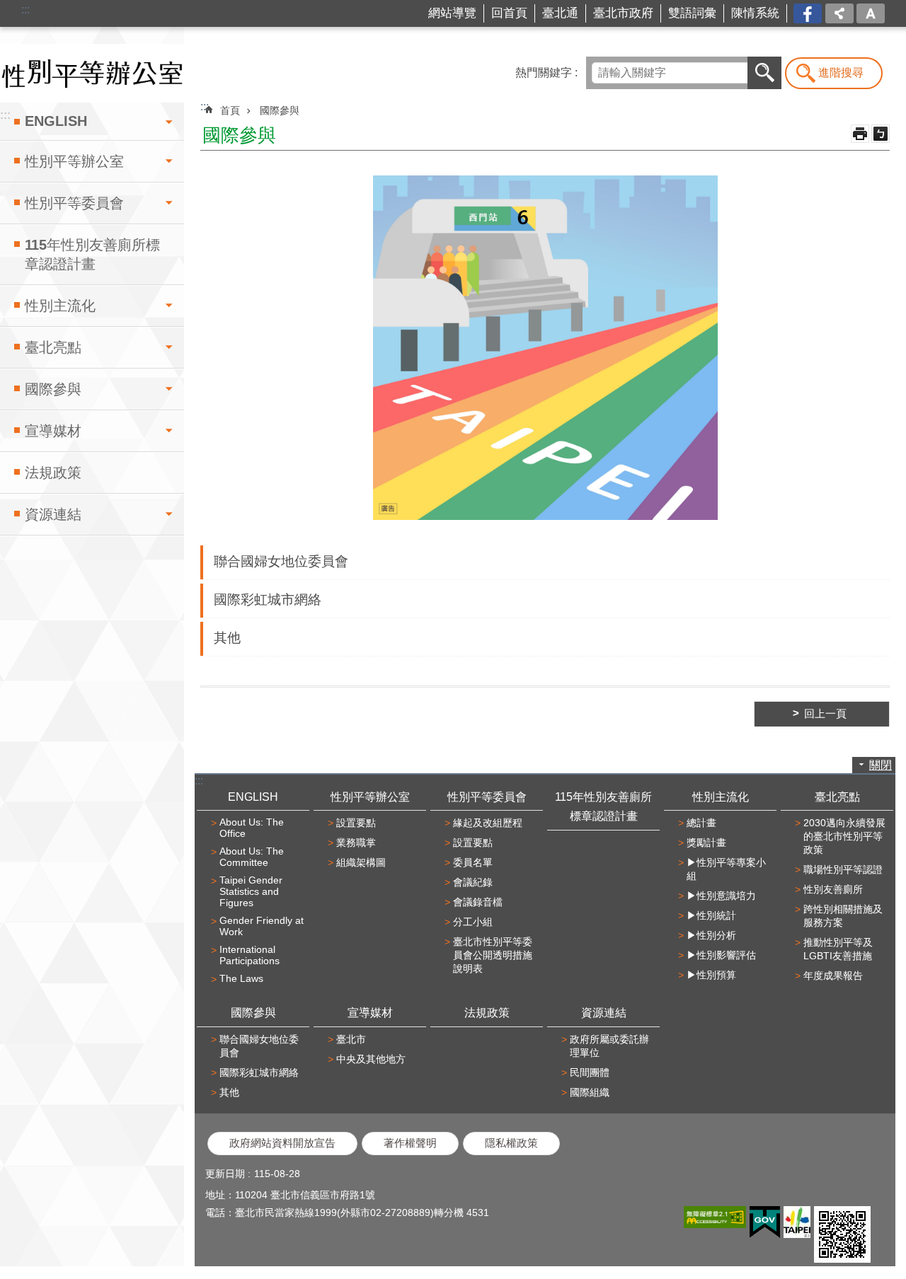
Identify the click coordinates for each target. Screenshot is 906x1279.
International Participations (249, 955)
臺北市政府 (623, 13)
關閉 (880, 765)
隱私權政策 (511, 1143)
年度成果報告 (833, 975)
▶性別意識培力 (721, 895)
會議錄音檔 (478, 902)
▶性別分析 (711, 935)
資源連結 (53, 514)
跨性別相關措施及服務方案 (843, 915)
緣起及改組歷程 (487, 822)
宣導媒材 (53, 431)
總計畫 (701, 822)
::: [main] (204, 106)
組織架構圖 (361, 862)
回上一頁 (825, 713)
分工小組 (473, 921)
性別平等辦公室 (74, 161)
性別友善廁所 (833, 889)
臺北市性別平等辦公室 (92, 73)
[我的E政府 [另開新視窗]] (765, 1222)
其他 (227, 637)
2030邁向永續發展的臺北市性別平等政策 (844, 836)
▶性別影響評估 (721, 955)
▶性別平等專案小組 (726, 869)
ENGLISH (56, 121)
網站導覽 (452, 13)
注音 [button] (880, 134)
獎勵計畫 (706, 842)
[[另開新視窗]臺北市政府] (797, 1222)
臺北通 (560, 13)
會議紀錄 (473, 882)
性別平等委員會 (74, 203)
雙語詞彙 (692, 13)
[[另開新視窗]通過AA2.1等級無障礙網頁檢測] (715, 1217)
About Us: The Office (251, 827)
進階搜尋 (841, 72)
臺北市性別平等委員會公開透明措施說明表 (492, 955)
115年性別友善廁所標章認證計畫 (92, 254)
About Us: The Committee (251, 856)
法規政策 (53, 472)
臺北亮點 (53, 347)
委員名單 (473, 862)
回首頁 (509, 13)
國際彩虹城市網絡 (267, 599)
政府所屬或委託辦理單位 (609, 1046)
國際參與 (53, 389)
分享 (839, 13)
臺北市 (351, 1039)
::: (25, 10)
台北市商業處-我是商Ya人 (809, 13)
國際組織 (589, 1092)
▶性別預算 (711, 974)
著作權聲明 (410, 1143)
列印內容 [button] (860, 134)
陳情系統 (755, 13)
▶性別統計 (711, 915)
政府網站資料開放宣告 (282, 1143)
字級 (870, 13)
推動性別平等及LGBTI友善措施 (838, 949)
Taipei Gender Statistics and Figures (250, 891)
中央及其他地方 (371, 1059)
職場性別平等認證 (843, 869)
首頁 (230, 110)
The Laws (241, 978)
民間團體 (589, 1072)
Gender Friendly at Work (261, 926)
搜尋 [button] (764, 73)
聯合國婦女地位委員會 (281, 561)
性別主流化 (60, 305)
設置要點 (356, 822)
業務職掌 (356, 842)
